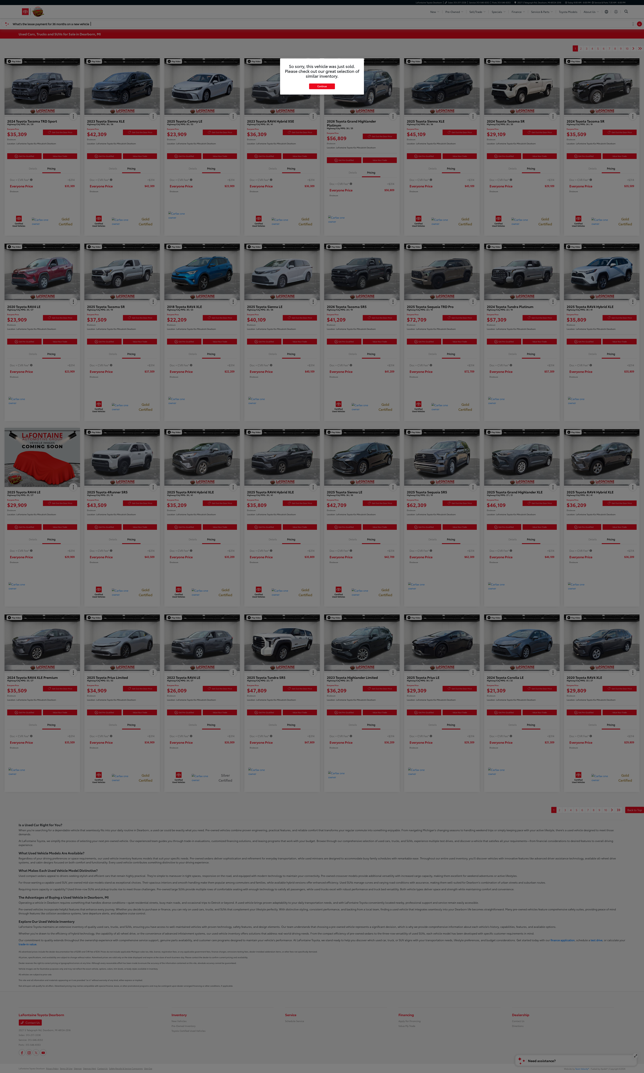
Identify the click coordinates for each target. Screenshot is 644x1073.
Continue (322, 86)
